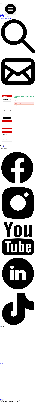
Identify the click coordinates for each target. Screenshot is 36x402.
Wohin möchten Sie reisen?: (6, 98)
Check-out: (8, 103)
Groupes (7, 18)
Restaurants (17, 17)
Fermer (1, 3)
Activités (22, 17)
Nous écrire (1, 147)
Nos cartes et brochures (6, 16)
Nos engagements (2, 399)
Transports (19, 17)
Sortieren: (15, 100)
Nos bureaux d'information (3, 146)
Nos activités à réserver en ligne (3, 17)
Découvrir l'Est (2, 15)
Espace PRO (9, 18)
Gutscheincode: (5, 114)
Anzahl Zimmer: (5, 109)
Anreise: (4, 103)
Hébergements (14, 17)
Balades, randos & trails (3, 18)
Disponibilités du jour (9, 17)
